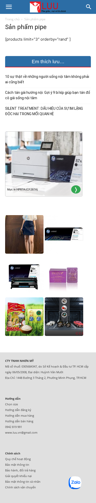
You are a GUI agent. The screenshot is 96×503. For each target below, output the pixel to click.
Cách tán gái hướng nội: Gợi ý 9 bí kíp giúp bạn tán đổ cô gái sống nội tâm (47, 95)
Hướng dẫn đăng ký (18, 410)
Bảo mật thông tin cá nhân (22, 481)
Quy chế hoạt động (18, 459)
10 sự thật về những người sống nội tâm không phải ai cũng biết (47, 79)
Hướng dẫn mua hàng (19, 415)
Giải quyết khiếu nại (18, 476)
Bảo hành (11, 470)
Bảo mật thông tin (17, 465)
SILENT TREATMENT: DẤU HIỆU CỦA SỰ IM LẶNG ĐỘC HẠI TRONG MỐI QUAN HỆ (44, 111)
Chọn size (11, 404)
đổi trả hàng (27, 470)
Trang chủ (12, 19)
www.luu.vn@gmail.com (21, 432)
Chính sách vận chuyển (20, 487)
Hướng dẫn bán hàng (19, 421)
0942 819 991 (13, 427)
